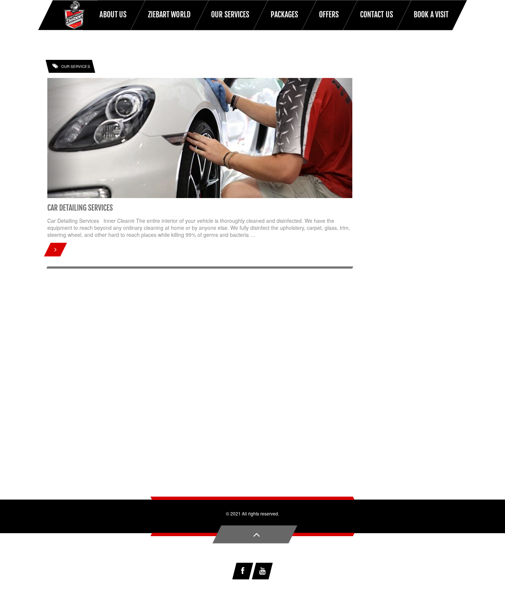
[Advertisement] (252, 410)
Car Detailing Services (80, 207)
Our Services (75, 66)
